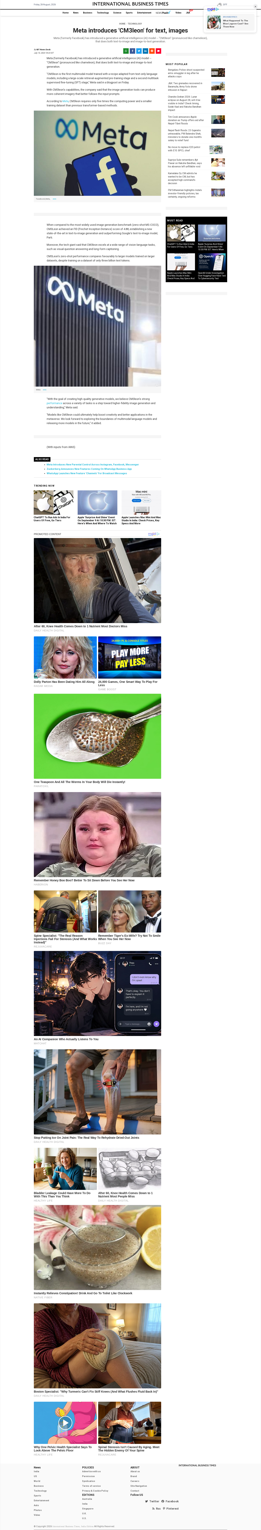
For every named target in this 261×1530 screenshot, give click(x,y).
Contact (134, 1491)
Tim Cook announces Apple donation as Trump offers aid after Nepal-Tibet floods (186, 120)
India (36, 1471)
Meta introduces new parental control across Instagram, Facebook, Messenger (93, 464)
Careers (134, 1481)
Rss (158, 1508)
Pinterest (172, 1508)
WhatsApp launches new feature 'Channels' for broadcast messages (87, 473)
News (76, 12)
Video (178, 12)
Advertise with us (91, 1471)
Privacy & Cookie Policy (95, 1491)
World (37, 1481)
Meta (66, 101)
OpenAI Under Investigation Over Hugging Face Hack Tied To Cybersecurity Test (212, 276)
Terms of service (91, 1486)
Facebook (171, 1501)
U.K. (84, 1513)
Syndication (88, 1481)
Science (117, 12)
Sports (129, 12)
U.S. (84, 1518)
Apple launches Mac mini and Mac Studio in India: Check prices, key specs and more (141, 520)
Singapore (87, 1508)
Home (66, 12)
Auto (36, 1505)
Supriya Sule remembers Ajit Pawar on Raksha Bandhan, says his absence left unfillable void (185, 163)
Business (87, 12)
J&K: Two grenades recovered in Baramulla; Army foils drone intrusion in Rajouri (185, 86)
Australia (87, 1499)
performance (54, 403)
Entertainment (144, 12)
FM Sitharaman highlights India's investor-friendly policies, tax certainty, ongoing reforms (185, 193)
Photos (38, 1510)
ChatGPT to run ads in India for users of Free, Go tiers (52, 519)
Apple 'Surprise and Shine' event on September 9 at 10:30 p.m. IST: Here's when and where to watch (97, 520)
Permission (88, 1476)
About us (135, 1471)
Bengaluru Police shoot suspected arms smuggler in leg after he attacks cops (186, 73)
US (35, 1476)
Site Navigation (138, 1486)
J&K (188, 12)
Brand (133, 1476)
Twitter (153, 1501)
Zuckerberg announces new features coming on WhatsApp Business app (89, 469)
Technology (103, 12)
